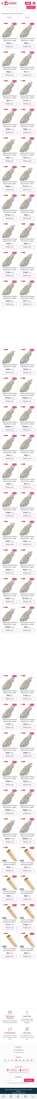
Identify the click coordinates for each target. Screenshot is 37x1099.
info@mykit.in (19, 1050)
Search (32, 7)
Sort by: (9, 17)
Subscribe (29, 1080)
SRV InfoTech (21, 1093)
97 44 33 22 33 (20, 1052)
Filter (26, 17)
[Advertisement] (18, 327)
